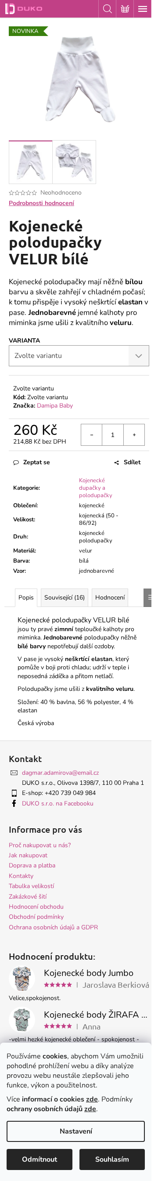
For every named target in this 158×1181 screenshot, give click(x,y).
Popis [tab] (26, 597)
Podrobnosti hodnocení (41, 203)
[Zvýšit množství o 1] (133, 434)
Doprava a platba (32, 865)
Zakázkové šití (28, 896)
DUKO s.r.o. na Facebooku (57, 803)
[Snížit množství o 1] (91, 434)
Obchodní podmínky (36, 917)
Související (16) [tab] (64, 597)
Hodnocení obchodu (36, 907)
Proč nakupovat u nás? (40, 845)
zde (92, 1099)
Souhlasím (112, 1159)
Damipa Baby (55, 405)
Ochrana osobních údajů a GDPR (53, 927)
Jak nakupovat (28, 855)
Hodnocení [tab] (110, 597)
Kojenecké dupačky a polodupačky (95, 488)
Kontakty (21, 876)
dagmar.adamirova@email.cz (60, 773)
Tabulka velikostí (31, 886)
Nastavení (76, 1131)
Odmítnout (39, 1159)
